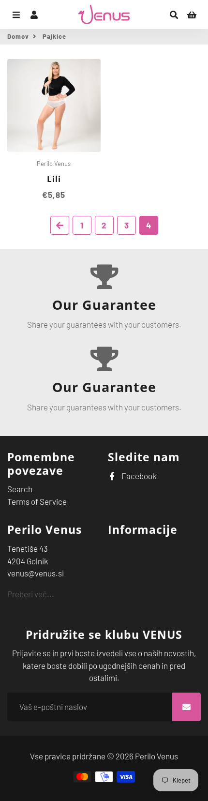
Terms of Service (37, 501)
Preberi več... (30, 594)
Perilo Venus (156, 756)
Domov (18, 36)
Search (19, 489)
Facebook (138, 476)
